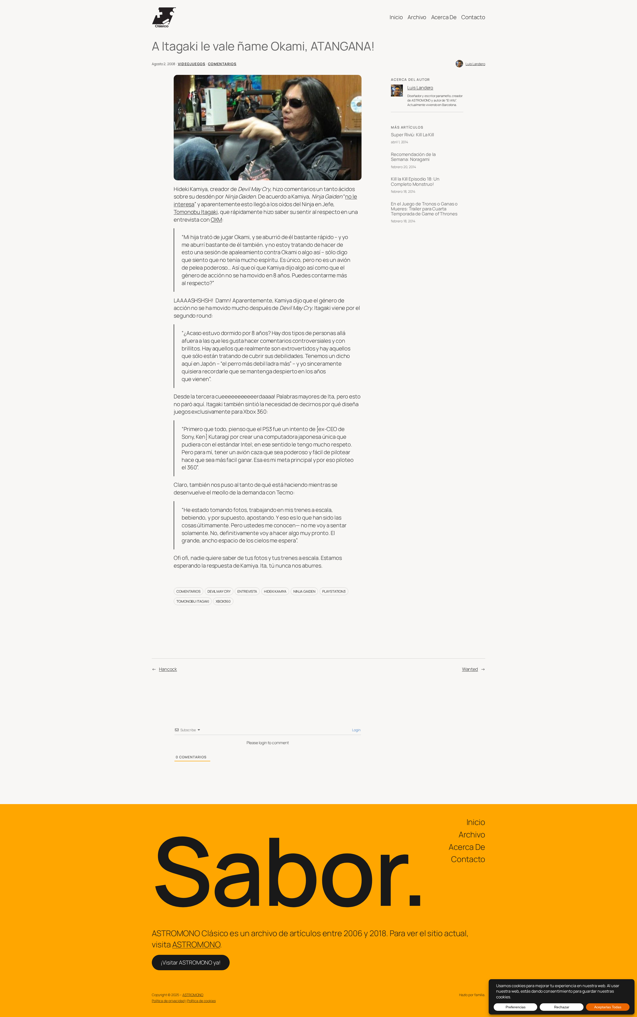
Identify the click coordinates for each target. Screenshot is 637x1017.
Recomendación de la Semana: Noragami (413, 157)
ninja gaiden (304, 591)
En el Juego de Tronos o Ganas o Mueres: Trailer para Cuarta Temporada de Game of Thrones (424, 208)
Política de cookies (201, 1000)
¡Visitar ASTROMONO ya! (191, 962)
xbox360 (223, 601)
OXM (216, 219)
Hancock (168, 669)
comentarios (188, 591)
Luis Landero (475, 63)
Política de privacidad (168, 1000)
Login (355, 729)
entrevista (247, 591)
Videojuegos (191, 63)
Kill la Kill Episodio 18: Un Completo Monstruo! (415, 181)
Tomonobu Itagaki (195, 212)
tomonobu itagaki (192, 601)
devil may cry (219, 591)
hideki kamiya (275, 591)
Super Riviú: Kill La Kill (412, 134)
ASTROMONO (196, 944)
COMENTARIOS (222, 63)
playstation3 (334, 591)
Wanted (470, 669)
